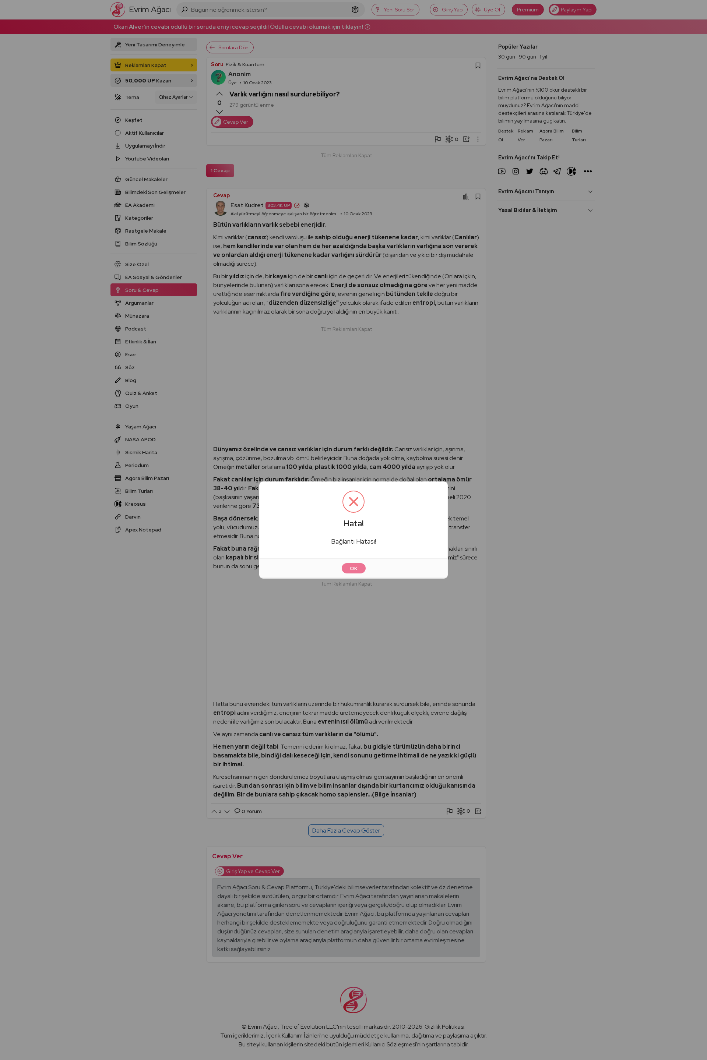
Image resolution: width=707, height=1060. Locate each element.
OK (354, 568)
